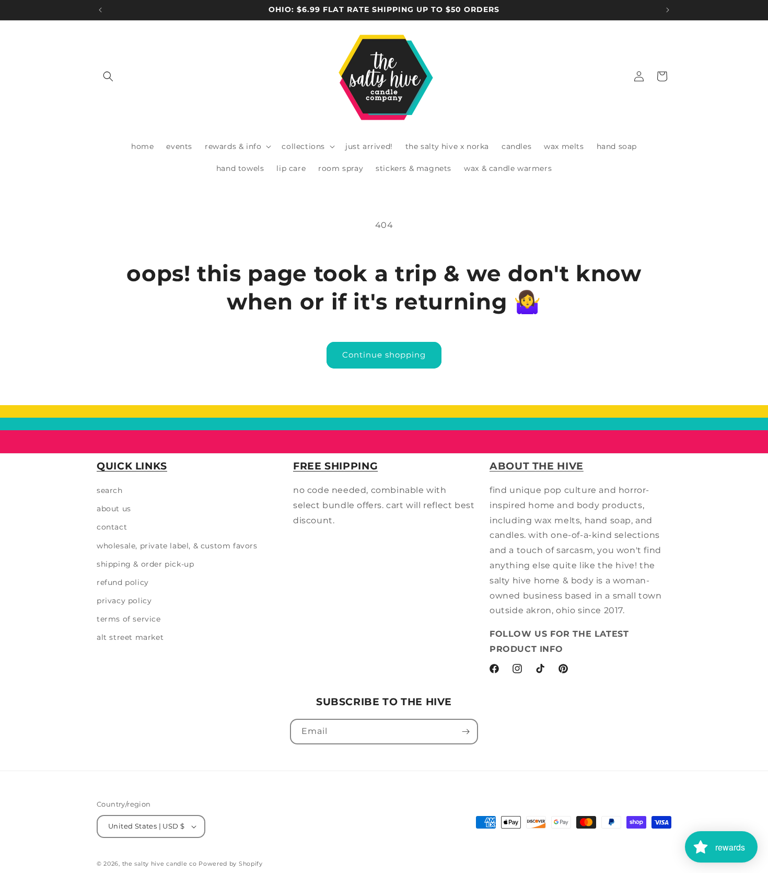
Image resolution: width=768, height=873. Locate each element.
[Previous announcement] (100, 10)
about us (114, 508)
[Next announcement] (667, 10)
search (110, 490)
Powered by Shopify (231, 863)
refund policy (123, 582)
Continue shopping (384, 355)
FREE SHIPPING (335, 466)
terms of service (129, 619)
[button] (108, 76)
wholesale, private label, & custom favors (177, 545)
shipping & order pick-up (145, 564)
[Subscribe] (465, 731)
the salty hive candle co (159, 863)
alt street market (130, 637)
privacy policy (124, 600)
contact (112, 527)
